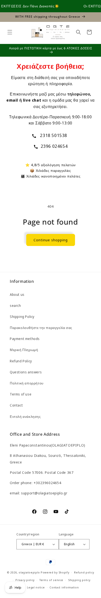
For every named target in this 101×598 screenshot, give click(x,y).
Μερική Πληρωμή (24, 349)
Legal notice (36, 587)
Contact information (64, 587)
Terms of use (20, 394)
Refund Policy (21, 361)
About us (17, 294)
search (15, 305)
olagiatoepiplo (29, 572)
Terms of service (51, 580)
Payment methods (25, 338)
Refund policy (84, 572)
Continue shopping (51, 239)
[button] (9, 32)
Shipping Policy (22, 316)
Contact (16, 405)
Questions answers (26, 372)
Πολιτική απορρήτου (27, 383)
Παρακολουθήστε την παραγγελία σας (41, 327)
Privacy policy (25, 580)
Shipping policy (79, 580)
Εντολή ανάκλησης (25, 416)
